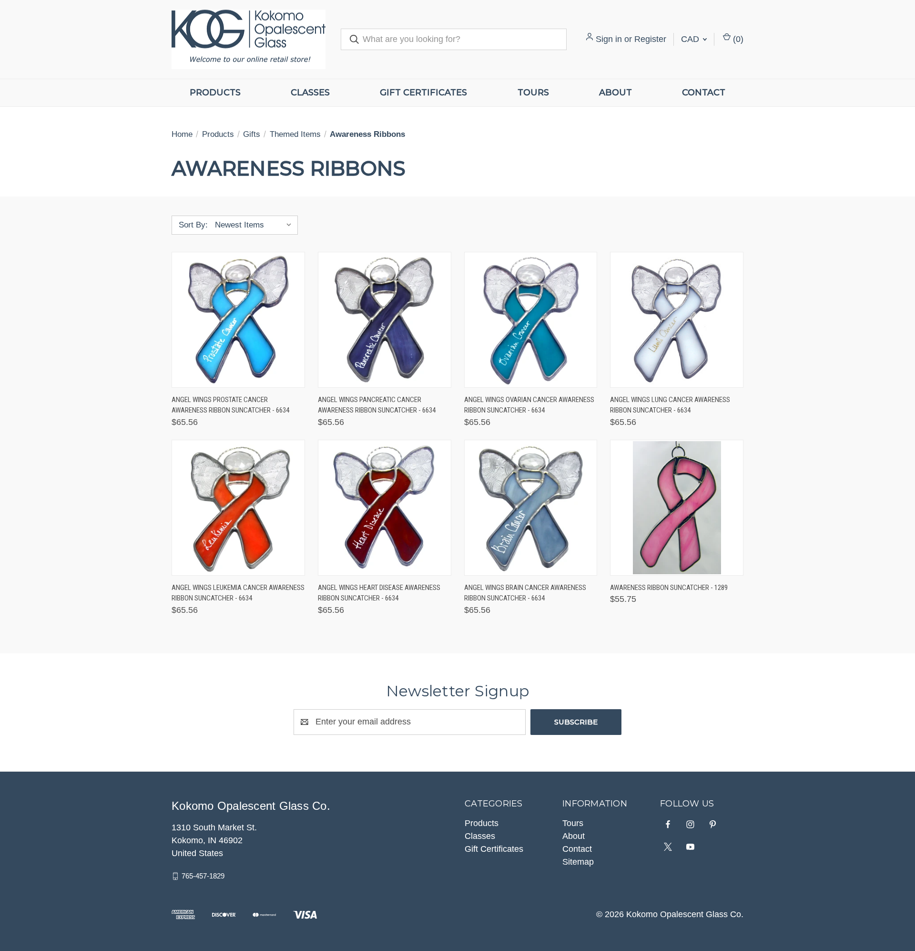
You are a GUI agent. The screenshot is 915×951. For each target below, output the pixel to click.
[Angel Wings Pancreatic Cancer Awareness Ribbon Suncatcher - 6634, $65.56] (384, 320)
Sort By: (193, 224)
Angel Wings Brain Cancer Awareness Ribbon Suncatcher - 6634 (525, 593)
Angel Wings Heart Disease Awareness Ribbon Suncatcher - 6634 (379, 593)
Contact (703, 92)
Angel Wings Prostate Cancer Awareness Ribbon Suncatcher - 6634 (230, 405)
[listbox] (255, 225)
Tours (533, 92)
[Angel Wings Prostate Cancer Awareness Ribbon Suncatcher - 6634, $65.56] (238, 320)
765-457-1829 (203, 876)
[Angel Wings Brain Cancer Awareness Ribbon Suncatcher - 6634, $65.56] (531, 508)
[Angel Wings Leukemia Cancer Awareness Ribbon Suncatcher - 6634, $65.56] (238, 508)
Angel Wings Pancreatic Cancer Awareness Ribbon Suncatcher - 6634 (377, 405)
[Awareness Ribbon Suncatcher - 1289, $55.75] (677, 508)
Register (650, 39)
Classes (310, 92)
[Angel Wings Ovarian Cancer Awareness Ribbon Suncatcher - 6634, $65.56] (531, 320)
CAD (691, 39)
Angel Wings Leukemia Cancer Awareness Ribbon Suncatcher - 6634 (238, 593)
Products (215, 92)
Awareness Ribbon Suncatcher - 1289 (669, 587)
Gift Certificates (423, 92)
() (737, 39)
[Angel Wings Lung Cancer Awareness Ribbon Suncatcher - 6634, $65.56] (677, 320)
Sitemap (578, 862)
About (615, 92)
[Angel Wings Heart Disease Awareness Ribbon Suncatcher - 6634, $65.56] (384, 508)
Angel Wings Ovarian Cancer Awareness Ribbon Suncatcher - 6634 (529, 405)
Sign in (609, 39)
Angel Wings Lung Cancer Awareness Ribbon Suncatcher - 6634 (670, 405)
